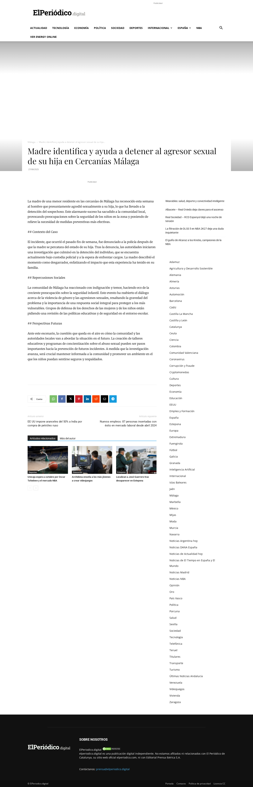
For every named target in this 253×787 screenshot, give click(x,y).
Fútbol (173, 450)
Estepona (121, 472)
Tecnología (60, 28)
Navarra (174, 534)
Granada (174, 463)
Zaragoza (175, 702)
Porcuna (174, 611)
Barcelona (175, 301)
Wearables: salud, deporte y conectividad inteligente (194, 201)
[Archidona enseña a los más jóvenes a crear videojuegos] (92, 460)
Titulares (174, 656)
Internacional (158, 28)
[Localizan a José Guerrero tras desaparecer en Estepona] (136, 460)
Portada (169, 783)
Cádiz (172, 307)
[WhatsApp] (53, 399)
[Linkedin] (87, 399)
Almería (174, 281)
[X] (70, 399)
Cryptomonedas (179, 372)
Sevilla (173, 624)
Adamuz (174, 262)
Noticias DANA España (183, 547)
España (183, 28)
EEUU (172, 404)
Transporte (176, 663)
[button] (221, 28)
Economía (81, 28)
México (173, 508)
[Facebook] (62, 399)
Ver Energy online (43, 37)
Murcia (173, 528)
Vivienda (174, 695)
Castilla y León (178, 320)
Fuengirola (176, 443)
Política (100, 28)
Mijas (172, 515)
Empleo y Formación (181, 411)
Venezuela (175, 682)
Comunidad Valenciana (183, 352)
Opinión (174, 585)
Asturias (174, 288)
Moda (173, 521)
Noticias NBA (177, 579)
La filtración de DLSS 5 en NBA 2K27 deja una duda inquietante (194, 230)
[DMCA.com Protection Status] (111, 749)
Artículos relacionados (42, 438)
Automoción (176, 294)
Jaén (172, 489)
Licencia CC (219, 783)
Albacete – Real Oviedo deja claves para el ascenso (194, 209)
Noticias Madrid (179, 572)
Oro (171, 592)
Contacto (181, 783)
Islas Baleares (178, 482)
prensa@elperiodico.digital (113, 769)
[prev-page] (30, 488)
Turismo (174, 669)
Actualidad (38, 28)
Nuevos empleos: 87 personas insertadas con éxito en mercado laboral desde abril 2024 (128, 423)
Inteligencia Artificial (182, 469)
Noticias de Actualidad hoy (186, 554)
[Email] (104, 399)
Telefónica (175, 643)
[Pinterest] (79, 399)
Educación (77, 472)
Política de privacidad (200, 783)
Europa (173, 430)
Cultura (174, 378)
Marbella (175, 502)
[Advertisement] (158, 13)
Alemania (175, 275)
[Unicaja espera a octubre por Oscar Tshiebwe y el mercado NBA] (48, 460)
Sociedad (117, 28)
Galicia (173, 456)
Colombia (175, 346)
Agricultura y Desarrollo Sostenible (191, 268)
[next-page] (36, 488)
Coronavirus (176, 359)
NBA (199, 28)
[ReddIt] (96, 399)
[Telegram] (113, 399)
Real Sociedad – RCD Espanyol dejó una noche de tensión (193, 219)
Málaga (31, 142)
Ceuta (173, 333)
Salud (173, 617)
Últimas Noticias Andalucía (186, 676)
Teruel (173, 650)
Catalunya (175, 327)
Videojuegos (176, 689)
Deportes (136, 28)
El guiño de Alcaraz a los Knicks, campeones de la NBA (193, 242)
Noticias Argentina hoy (183, 541)
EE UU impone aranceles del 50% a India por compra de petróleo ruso (55, 423)
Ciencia (174, 340)
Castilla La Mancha (181, 314)
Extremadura (177, 437)
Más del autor (68, 438)
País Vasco (175, 598)
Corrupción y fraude (181, 365)
